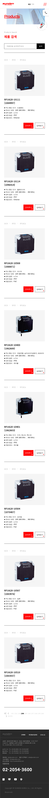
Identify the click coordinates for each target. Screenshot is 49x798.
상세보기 (40, 126)
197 (32, 713)
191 (12, 713)
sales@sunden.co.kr (33, 757)
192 (15, 713)
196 (29, 713)
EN (33, 4)
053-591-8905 (15, 749)
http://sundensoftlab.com (17, 761)
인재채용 (23, 735)
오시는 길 (42, 735)
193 (19, 713)
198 (35, 713)
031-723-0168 (15, 753)
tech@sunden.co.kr (15, 759)
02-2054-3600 (8, 745)
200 (42, 713)
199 (39, 713)
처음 (5, 713)
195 (25, 713)
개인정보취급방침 (33, 735)
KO (29, 4)
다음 (6, 716)
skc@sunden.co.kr (12, 757)
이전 (8, 713)
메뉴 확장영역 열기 (45, 4)
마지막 (10, 716)
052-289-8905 (15, 751)
